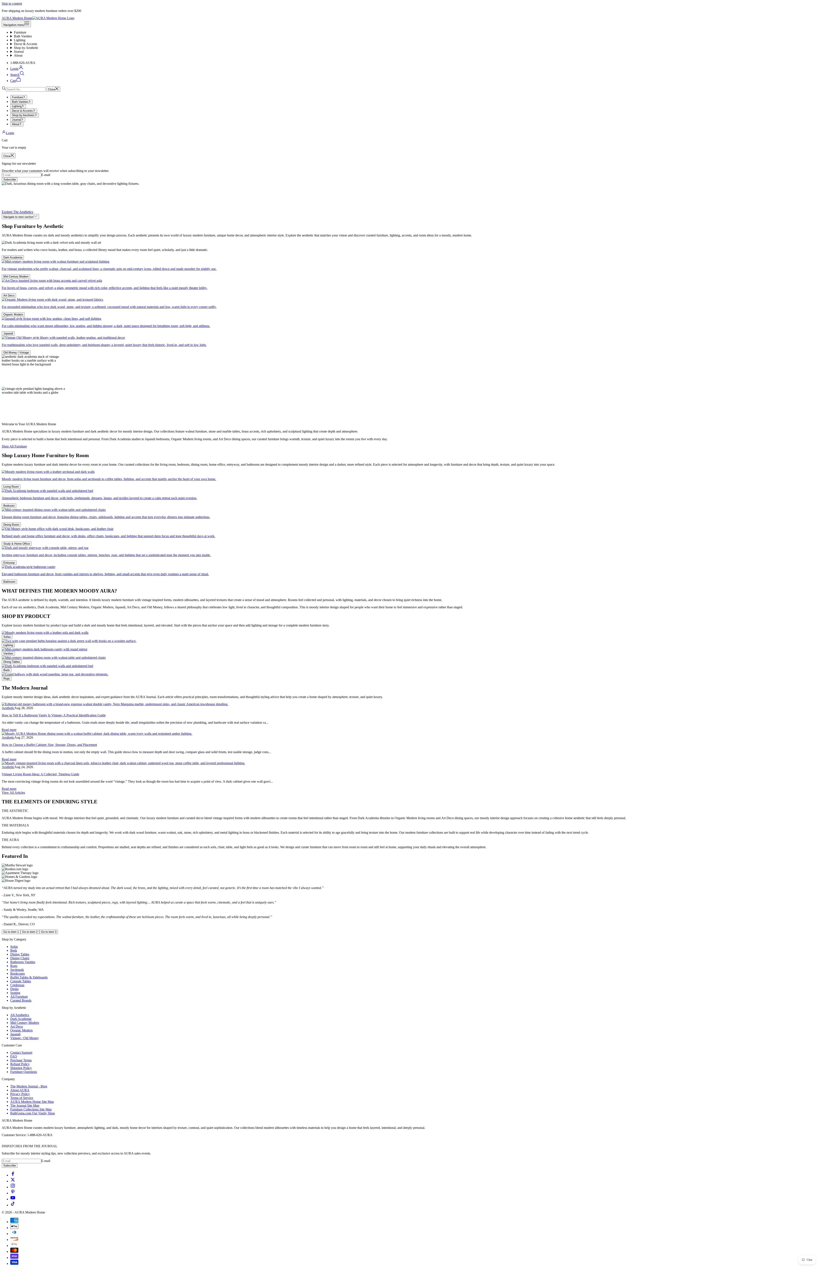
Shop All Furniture (14, 446)
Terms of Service (21, 1098)
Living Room (11, 486)
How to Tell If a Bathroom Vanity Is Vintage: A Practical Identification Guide (54, 715)
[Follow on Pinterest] (12, 1193)
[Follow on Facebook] (12, 1175)
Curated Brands (20, 1000)
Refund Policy (20, 1064)
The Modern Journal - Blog (28, 1086)
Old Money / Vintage (16, 352)
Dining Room (11, 524)
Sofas (7, 636)
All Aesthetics (19, 1015)
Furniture (20, 32)
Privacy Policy (20, 1094)
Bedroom (9, 505)
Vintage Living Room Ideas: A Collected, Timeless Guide (40, 774)
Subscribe (9, 179)
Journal (19, 51)
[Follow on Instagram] (12, 1187)
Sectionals (17, 969)
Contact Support (21, 1052)
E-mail (45, 175)
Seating (15, 993)
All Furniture (19, 996)
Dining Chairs (19, 958)
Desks (14, 989)
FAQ (13, 1056)
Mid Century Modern (15, 276)
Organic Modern (13, 314)
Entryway (9, 562)
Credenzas (17, 985)
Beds (6, 670)
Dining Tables (11, 661)
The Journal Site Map (24, 1105)
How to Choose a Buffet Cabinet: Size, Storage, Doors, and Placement (49, 745)
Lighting (19, 40)
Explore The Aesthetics (17, 212)
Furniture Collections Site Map (31, 1109)
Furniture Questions (23, 1072)
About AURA (19, 1090)
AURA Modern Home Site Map (32, 1101)
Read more (9, 730)
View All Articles (13, 792)
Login (10, 133)
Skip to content (12, 3)
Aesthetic (8, 708)
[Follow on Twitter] (12, 1181)
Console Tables (20, 981)
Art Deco (8, 295)
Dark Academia (12, 257)
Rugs (6, 678)
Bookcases (17, 973)
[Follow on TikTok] (12, 1205)
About (18, 55)
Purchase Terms (21, 1060)
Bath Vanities (23, 36)
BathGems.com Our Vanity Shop (32, 1113)
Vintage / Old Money (24, 1038)
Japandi (8, 333)
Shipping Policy (21, 1068)
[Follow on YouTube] (12, 1199)
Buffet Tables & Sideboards (29, 977)
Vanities (8, 653)
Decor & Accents (25, 44)
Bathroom (9, 581)
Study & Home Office (16, 543)
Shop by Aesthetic (26, 48)
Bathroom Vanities (22, 962)
